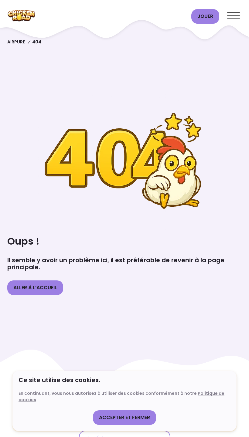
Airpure (16, 42)
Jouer (205, 16)
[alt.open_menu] (233, 16)
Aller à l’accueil (35, 287)
